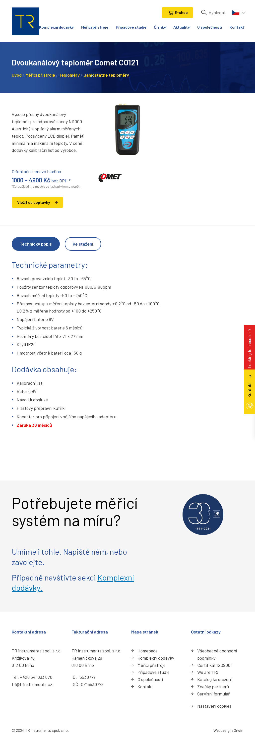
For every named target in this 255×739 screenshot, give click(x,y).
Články (160, 27)
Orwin (238, 730)
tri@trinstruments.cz (32, 684)
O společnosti (209, 27)
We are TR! (207, 672)
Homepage (147, 650)
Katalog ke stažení (214, 679)
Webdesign (222, 730)
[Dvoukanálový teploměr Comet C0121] (127, 129)
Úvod (17, 75)
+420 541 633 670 (36, 677)
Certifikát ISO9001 (214, 665)
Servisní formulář (213, 693)
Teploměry (69, 75)
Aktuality (181, 27)
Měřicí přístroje (94, 27)
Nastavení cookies (214, 706)
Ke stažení (83, 244)
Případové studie (131, 27)
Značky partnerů (213, 686)
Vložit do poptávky (33, 202)
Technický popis (36, 244)
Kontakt (237, 27)
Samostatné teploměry (106, 75)
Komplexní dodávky (56, 27)
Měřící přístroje (151, 665)
